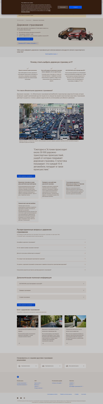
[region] (51, 7)
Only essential (62, 7)
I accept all (75, 7)
